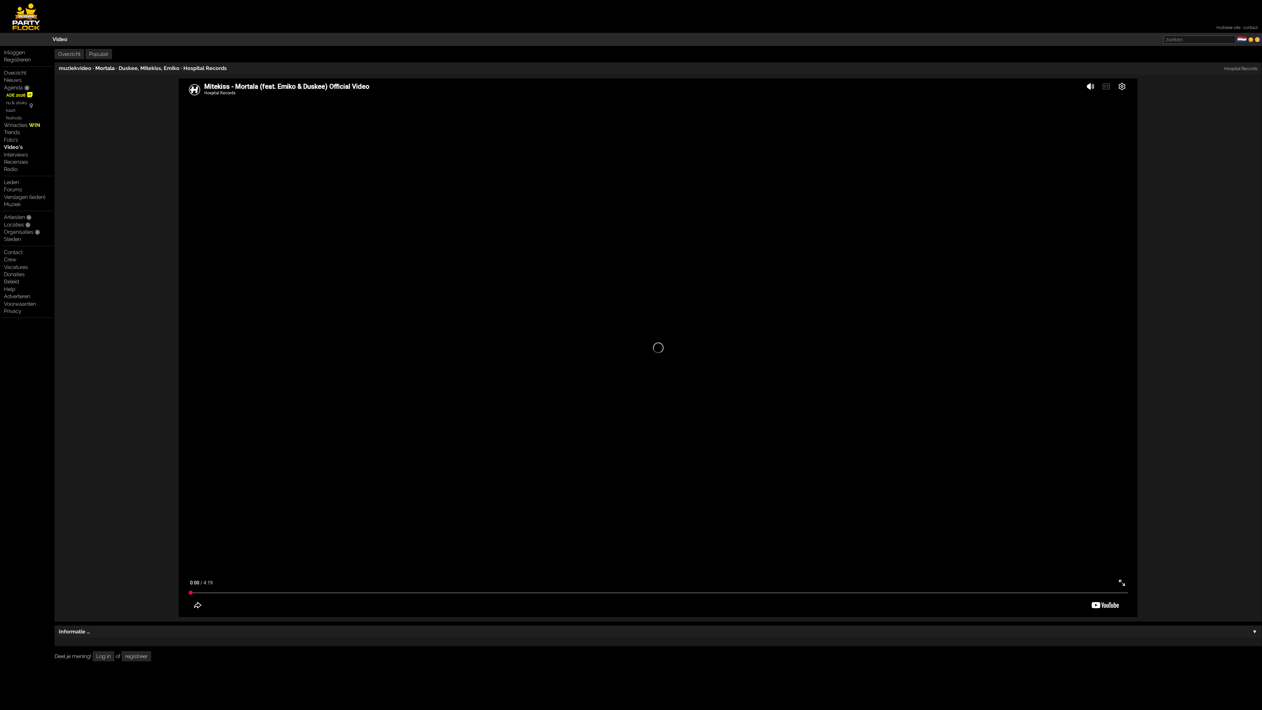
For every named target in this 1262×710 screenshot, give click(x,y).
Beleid (11, 281)
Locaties (14, 225)
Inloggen (14, 52)
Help (9, 289)
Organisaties (19, 232)
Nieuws (13, 80)
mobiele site (1228, 27)
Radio (10, 169)
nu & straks (16, 102)
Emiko (171, 68)
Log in (103, 656)
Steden (12, 239)
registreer (136, 656)
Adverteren (17, 296)
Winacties (22, 125)
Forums (13, 189)
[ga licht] (1250, 39)
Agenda (13, 87)
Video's (13, 147)
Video (60, 39)
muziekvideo (75, 68)
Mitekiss (150, 68)
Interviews (16, 155)
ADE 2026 (16, 95)
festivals (14, 117)
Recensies (16, 162)
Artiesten (14, 217)
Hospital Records (205, 68)
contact (1250, 27)
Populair (98, 54)
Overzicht (15, 73)
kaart (10, 110)
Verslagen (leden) (24, 197)
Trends (12, 132)
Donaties (14, 274)
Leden (11, 182)
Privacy (12, 311)
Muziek (12, 204)
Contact (13, 252)
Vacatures (16, 267)
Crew (10, 259)
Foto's (11, 140)
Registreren (17, 60)
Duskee (128, 68)
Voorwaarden (20, 304)
